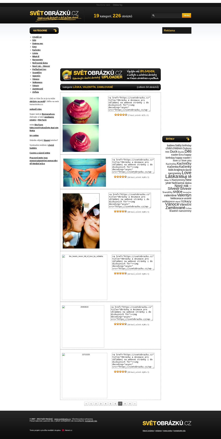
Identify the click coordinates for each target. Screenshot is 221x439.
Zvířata (35, 92)
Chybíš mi (37, 37)
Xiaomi (47, 140)
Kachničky (184, 163)
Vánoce (35, 79)
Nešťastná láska (40, 63)
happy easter (182, 157)
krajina (178, 169)
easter (174, 154)
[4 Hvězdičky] (123, 114)
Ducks (181, 152)
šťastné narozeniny (180, 210)
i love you (185, 160)
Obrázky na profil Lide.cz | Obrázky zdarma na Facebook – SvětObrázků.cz (57, 15)
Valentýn (36, 76)
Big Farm (42, 120)
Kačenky (36, 50)
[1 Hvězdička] (115, 114)
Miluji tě (35, 56)
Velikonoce (37, 82)
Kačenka (173, 166)
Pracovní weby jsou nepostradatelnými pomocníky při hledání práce (44, 161)
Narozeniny (37, 60)
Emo (34, 47)
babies (171, 145)
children (177, 148)
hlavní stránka (148, 431)
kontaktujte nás (180, 431)
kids (171, 169)
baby (178, 145)
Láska (35, 53)
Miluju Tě (167, 180)
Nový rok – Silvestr (41, 66)
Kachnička (171, 164)
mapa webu (167, 431)
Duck (173, 151)
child (169, 148)
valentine (170, 195)
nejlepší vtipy (36, 109)
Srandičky (37, 73)
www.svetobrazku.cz (62, 419)
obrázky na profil (37, 101)
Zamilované (37, 89)
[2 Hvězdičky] (118, 114)
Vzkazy (35, 85)
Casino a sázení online (40, 153)
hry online (34, 135)
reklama (158, 431)
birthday (186, 145)
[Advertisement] (177, 84)
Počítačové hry (39, 69)
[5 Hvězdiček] (126, 114)
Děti (34, 40)
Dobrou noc (37, 43)
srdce (177, 192)
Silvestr (185, 189)
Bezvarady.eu (48, 114)
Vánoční (185, 204)
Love (186, 172)
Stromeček (187, 192)
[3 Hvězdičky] (121, 114)
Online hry (117, 5)
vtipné (178, 202)
